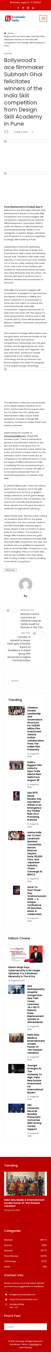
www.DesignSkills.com (15, 436)
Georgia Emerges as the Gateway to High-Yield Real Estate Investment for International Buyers (35, 1079)
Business (8, 54)
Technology (25, 1261)
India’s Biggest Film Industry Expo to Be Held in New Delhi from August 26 (34, 771)
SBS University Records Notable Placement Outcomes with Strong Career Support (34, 1117)
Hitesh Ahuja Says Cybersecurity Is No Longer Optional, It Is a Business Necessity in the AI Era (24, 972)
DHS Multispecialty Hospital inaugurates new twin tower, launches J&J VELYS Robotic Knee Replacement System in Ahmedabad (35, 1004)
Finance (25, 1245)
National (25, 1250)
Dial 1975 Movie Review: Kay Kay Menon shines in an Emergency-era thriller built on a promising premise (34, 806)
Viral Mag (33, 1344)
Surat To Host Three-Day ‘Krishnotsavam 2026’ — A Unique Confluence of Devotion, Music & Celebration (36, 901)
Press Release (25, 1256)
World (25, 1266)
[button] (20, 1223)
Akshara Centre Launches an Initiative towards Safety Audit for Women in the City (32, 619)
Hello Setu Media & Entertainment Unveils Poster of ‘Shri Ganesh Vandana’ (24, 1203)
